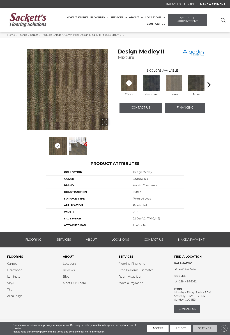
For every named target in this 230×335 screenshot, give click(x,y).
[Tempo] (196, 83)
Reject (181, 328)
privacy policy (39, 331)
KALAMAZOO (183, 263)
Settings (204, 328)
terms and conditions (68, 331)
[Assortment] (151, 83)
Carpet (34, 34)
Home (11, 34)
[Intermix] (174, 83)
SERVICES (126, 256)
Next (110, 144)
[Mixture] (129, 83)
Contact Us (140, 107)
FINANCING (185, 107)
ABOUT (68, 256)
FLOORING (15, 256)
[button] (222, 20)
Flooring (22, 34)
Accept (158, 328)
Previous (25, 144)
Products (46, 34)
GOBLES (180, 276)
